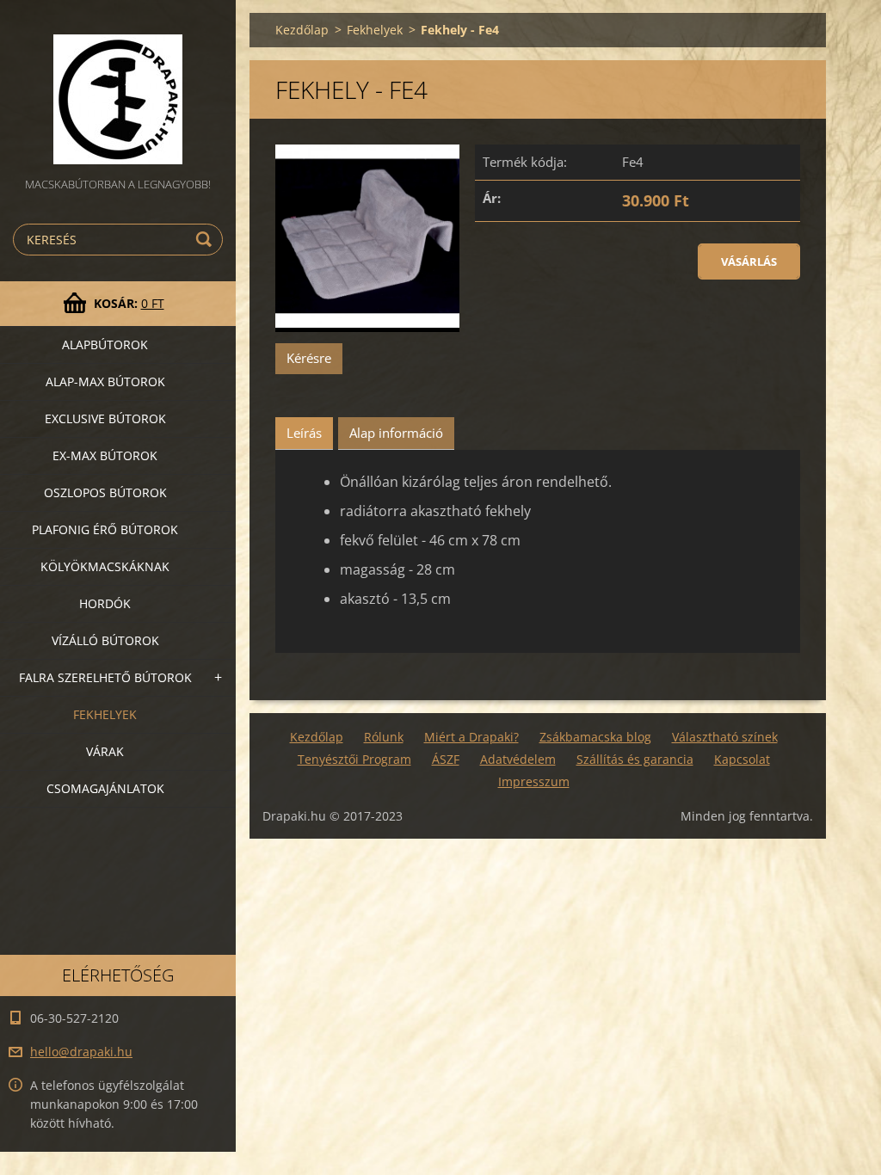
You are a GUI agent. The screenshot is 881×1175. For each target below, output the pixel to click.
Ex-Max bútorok (104, 455)
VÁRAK (105, 751)
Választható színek (725, 737)
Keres (206, 239)
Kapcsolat (742, 759)
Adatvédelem (518, 759)
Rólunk (384, 737)
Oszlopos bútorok (105, 492)
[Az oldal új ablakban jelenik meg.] (367, 239)
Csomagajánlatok (105, 788)
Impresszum (534, 781)
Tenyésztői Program (354, 759)
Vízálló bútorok (105, 640)
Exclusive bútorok (105, 418)
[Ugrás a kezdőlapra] (118, 87)
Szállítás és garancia (634, 759)
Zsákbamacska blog (595, 737)
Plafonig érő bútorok (105, 529)
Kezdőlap (302, 30)
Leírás (304, 432)
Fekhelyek (105, 714)
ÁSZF (445, 759)
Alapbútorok (105, 344)
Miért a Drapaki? (471, 737)
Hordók (105, 603)
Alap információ (396, 432)
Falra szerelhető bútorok (105, 677)
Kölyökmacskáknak (104, 566)
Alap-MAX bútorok (105, 381)
